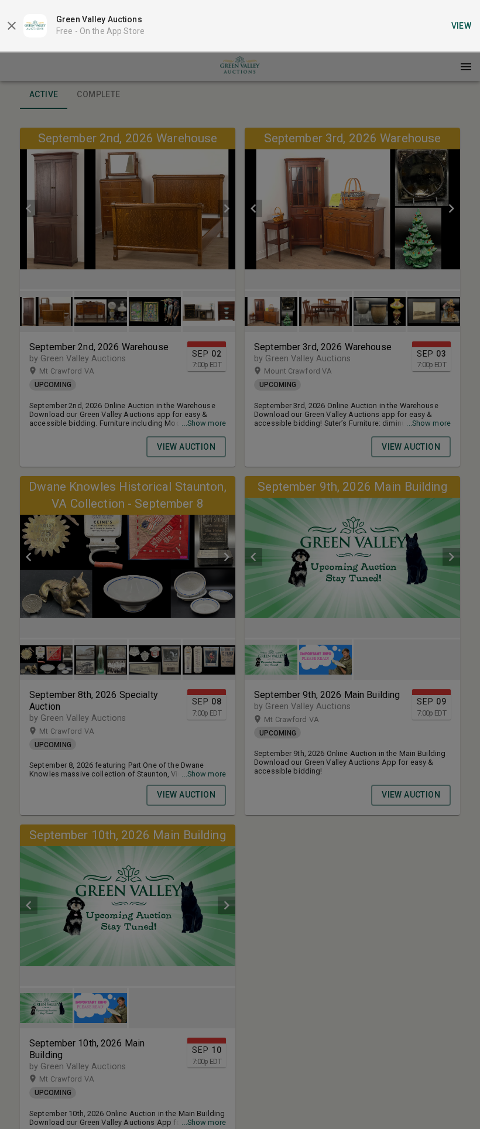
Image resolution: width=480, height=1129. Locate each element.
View (461, 25)
